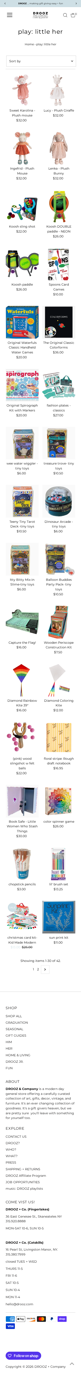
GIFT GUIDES (16, 1035)
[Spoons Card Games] (58, 264)
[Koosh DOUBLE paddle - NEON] (58, 206)
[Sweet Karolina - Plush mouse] (22, 90)
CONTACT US (16, 1136)
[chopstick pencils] (22, 864)
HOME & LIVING (18, 1055)
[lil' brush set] (58, 864)
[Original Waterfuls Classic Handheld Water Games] (22, 322)
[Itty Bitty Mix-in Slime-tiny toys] (22, 559)
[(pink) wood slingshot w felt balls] (22, 738)
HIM (9, 1042)
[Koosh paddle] (22, 264)
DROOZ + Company (50, 1366)
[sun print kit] (58, 917)
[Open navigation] (10, 15)
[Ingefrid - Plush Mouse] (22, 148)
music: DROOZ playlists (24, 1188)
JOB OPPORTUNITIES (23, 1182)
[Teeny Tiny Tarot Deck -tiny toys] (22, 501)
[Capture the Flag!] (22, 622)
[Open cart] (73, 15)
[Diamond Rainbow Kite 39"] (22, 680)
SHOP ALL (14, 1016)
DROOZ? (13, 1143)
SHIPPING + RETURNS (23, 1169)
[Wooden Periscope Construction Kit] (58, 622)
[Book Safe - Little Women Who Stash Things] (22, 801)
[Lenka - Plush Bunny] (58, 148)
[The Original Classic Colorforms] (58, 322)
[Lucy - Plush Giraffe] (58, 90)
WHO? (11, 1149)
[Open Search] (65, 15)
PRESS (11, 1162)
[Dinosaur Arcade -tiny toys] (58, 501)
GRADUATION (17, 1022)
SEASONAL (14, 1029)
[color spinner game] (58, 801)
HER (9, 1048)
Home (29, 44)
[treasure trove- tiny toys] (58, 443)
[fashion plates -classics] (58, 385)
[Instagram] (13, 1346)
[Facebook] (8, 1346)
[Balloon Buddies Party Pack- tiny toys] (58, 559)
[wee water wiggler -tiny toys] (22, 443)
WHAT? (12, 1156)
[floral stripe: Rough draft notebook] (58, 738)
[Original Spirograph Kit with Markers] (22, 385)
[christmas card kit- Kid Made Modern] (22, 917)
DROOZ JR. (14, 1061)
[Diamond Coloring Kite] (58, 680)
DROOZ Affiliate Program (26, 1175)
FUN (9, 1068)
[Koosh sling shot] (22, 206)
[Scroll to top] (72, 1363)
